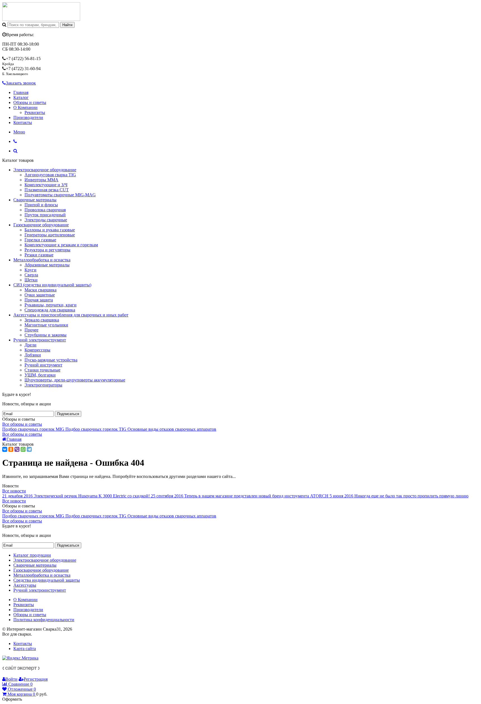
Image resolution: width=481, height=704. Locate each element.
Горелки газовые (40, 239)
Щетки (31, 279)
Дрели (30, 345)
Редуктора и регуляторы (47, 249)
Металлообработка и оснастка (41, 259)
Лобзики (32, 355)
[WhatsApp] (23, 449)
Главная (20, 92)
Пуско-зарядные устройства (50, 360)
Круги (30, 269)
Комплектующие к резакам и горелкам (61, 244)
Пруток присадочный (45, 214)
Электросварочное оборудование (44, 169)
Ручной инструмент (43, 365)
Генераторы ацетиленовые (49, 234)
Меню (19, 132)
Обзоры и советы (29, 102)
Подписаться (68, 414)
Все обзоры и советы (22, 424)
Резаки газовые (38, 254)
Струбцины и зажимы (45, 335)
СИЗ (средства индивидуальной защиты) (52, 284)
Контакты (22, 122)
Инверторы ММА (41, 179)
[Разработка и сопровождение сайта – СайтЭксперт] (21, 669)
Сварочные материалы (35, 199)
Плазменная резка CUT (46, 189)
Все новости (14, 491)
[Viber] (16, 449)
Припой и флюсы (41, 204)
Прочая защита (38, 300)
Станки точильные (42, 370)
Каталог (21, 97)
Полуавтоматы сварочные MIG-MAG (60, 194)
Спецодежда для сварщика (49, 310)
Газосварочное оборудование (41, 224)
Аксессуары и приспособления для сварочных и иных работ (70, 315)
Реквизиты (34, 112)
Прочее (31, 330)
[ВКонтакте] (4, 449)
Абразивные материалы (47, 264)
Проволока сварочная (45, 209)
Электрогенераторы (43, 385)
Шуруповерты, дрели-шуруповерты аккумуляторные (74, 380)
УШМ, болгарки (40, 375)
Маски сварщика (40, 289)
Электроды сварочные (45, 219)
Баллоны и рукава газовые (49, 229)
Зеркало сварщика (41, 320)
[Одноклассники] (10, 449)
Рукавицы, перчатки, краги (50, 305)
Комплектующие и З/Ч (45, 184)
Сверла (31, 274)
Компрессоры (37, 350)
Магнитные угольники (46, 325)
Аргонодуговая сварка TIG (50, 174)
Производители (28, 117)
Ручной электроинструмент (39, 340)
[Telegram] (29, 449)
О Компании (25, 107)
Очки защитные (39, 294)
